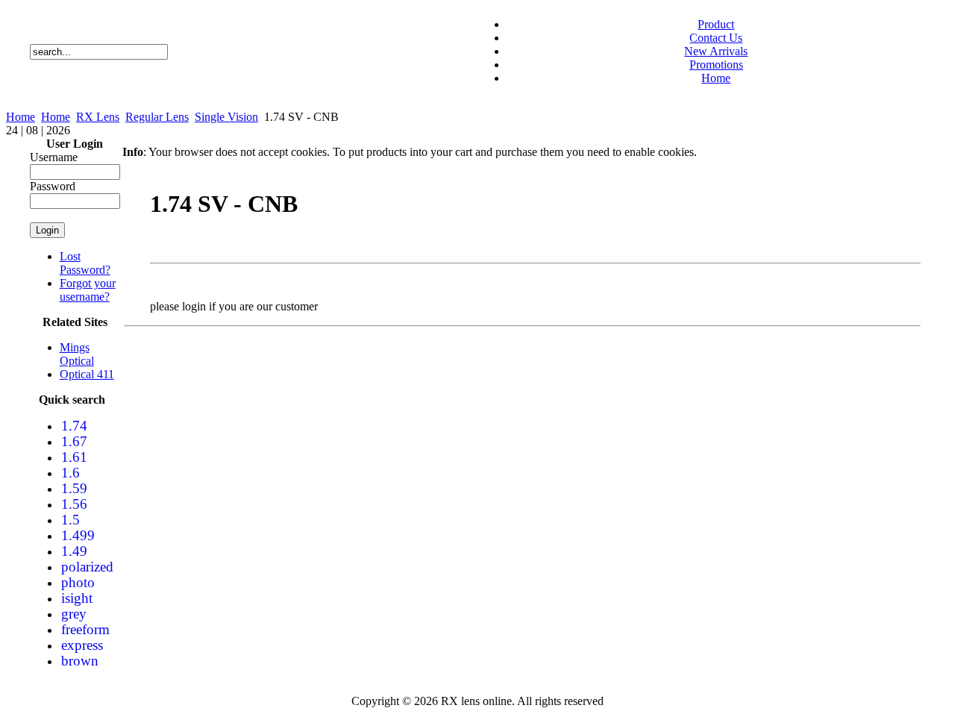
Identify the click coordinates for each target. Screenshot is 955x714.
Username (54, 157)
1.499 (78, 535)
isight (77, 598)
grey (74, 613)
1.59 (74, 488)
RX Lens (97, 116)
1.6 (70, 472)
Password (52, 186)
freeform (85, 629)
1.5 (70, 519)
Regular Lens (157, 116)
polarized (87, 566)
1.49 (74, 551)
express (82, 645)
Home (20, 116)
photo (78, 582)
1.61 (74, 457)
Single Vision (226, 116)
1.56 (74, 504)
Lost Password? (85, 263)
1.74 (74, 425)
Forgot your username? (88, 290)
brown (79, 660)
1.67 (74, 441)
